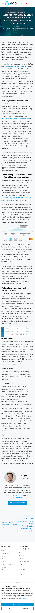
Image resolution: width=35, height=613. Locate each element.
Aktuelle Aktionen (24, 561)
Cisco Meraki (5, 553)
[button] (2, 3)
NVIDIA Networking (7, 564)
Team (20, 553)
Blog (2, 570)
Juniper (3, 556)
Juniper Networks (22, 12)
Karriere (21, 556)
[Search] (33, 3)
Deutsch (23, 3)
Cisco (3, 550)
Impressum (22, 569)
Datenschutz (23, 572)
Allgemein (13, 12)
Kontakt (21, 558)
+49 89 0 (16, 495)
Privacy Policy (22, 598)
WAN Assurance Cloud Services (15, 66)
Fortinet (3, 567)
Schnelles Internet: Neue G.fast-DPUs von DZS (9, 524)
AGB (20, 574)
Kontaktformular (17, 498)
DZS (2, 561)
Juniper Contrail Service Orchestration (15, 119)
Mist (8, 12)
